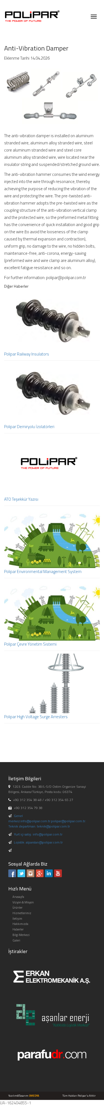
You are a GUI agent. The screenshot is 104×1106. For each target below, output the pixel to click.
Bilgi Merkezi (21, 935)
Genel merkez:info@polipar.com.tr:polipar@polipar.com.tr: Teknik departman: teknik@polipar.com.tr (47, 821)
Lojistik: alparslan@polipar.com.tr (38, 842)
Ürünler (17, 907)
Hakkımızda (20, 924)
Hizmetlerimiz (21, 913)
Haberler (18, 929)
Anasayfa (18, 897)
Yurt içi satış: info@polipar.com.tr (38, 834)
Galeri (16, 940)
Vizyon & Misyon (23, 902)
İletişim (17, 918)
